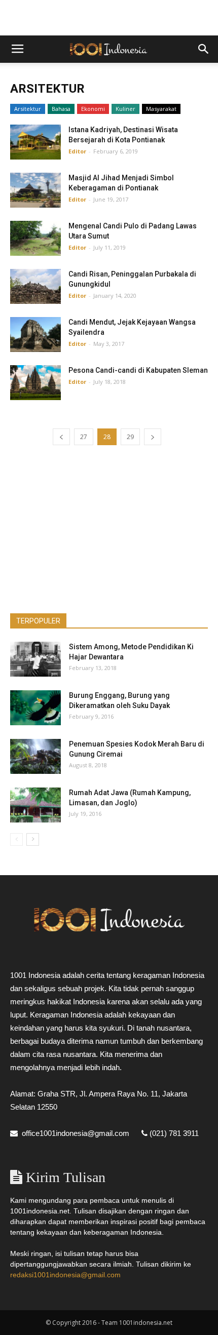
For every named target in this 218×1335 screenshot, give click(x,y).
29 (130, 437)
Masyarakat (161, 108)
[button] (204, 49)
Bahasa (61, 108)
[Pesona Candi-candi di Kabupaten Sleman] (35, 382)
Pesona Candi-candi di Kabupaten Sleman (138, 370)
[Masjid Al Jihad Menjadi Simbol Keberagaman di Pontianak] (35, 190)
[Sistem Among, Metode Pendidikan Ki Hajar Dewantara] (35, 659)
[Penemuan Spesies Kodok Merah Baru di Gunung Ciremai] (35, 756)
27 (83, 437)
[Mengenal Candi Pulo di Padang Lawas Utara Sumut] (35, 238)
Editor (77, 151)
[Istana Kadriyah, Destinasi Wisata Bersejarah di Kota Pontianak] (35, 142)
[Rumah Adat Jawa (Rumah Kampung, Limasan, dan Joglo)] (35, 805)
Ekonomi (93, 108)
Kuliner (125, 108)
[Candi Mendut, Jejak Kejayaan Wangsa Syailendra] (35, 334)
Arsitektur (27, 108)
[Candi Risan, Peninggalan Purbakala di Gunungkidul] (35, 286)
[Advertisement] (109, 17)
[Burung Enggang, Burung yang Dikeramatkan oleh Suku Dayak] (35, 707)
